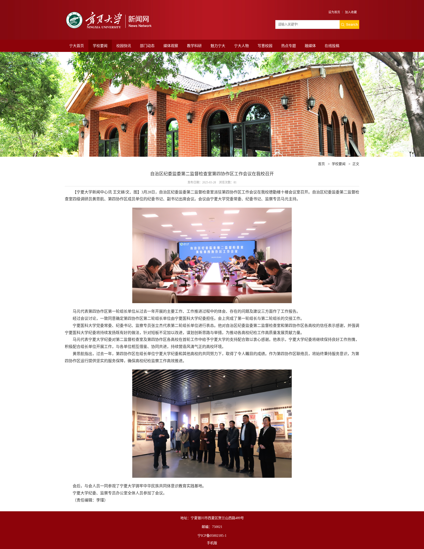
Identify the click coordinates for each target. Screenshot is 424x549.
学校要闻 (100, 46)
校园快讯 (123, 46)
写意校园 (265, 46)
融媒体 (310, 46)
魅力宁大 (218, 46)
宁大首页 (76, 46)
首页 (321, 164)
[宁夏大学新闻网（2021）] (108, 10)
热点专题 (288, 46)
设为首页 (334, 12)
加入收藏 (351, 12)
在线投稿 (332, 46)
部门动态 (147, 46)
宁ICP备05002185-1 (212, 535)
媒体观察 (170, 46)
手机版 (212, 543)
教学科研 (194, 46)
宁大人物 (241, 46)
